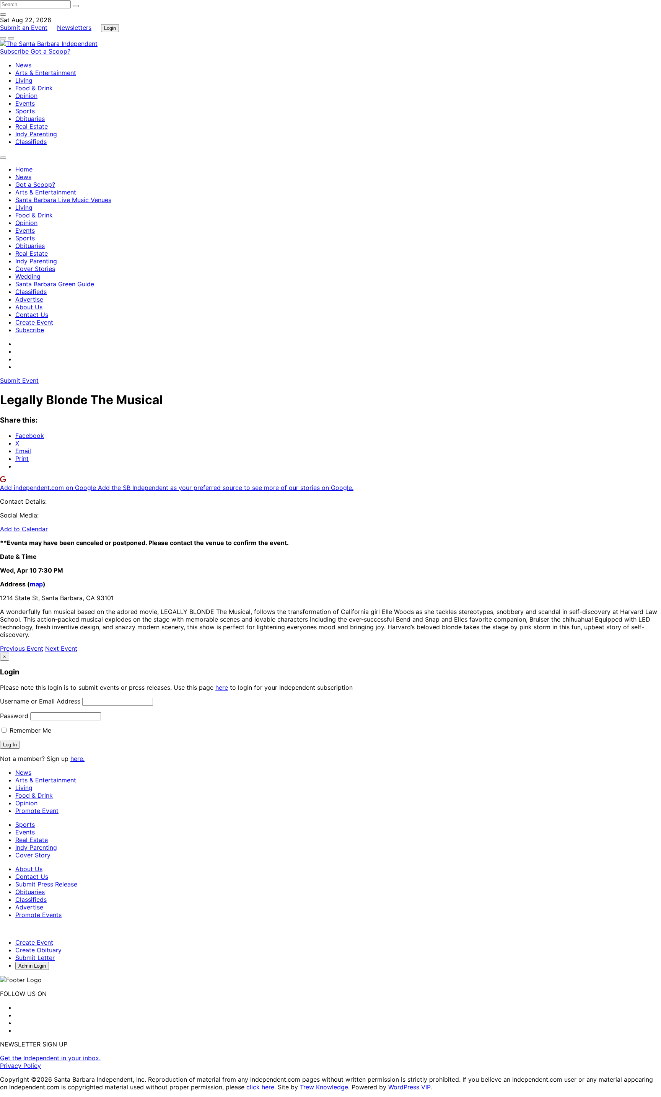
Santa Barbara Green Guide (54, 284)
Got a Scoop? (50, 51)
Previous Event (21, 648)
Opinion (26, 96)
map (36, 584)
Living (24, 80)
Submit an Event (23, 27)
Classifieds (31, 141)
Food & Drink (34, 88)
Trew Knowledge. (326, 1087)
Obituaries (30, 118)
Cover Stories (35, 269)
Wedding (28, 276)
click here (260, 1087)
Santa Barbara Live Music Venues (63, 200)
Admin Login (32, 966)
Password (14, 716)
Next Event (61, 648)
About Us (28, 307)
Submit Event (19, 380)
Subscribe (15, 51)
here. (77, 758)
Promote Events (38, 915)
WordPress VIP (409, 1087)
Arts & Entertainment (45, 73)
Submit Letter (35, 958)
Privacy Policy (20, 1065)
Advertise (29, 299)
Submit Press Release (46, 884)
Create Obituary (38, 950)
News (23, 65)
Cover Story (32, 855)
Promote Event (37, 811)
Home (24, 169)
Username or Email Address (40, 701)
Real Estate (31, 126)
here (221, 687)
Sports (25, 111)
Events (25, 103)
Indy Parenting (36, 134)
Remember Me (29, 730)
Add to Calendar (24, 529)
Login (110, 28)
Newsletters (74, 27)
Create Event (34, 322)
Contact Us (31, 314)
